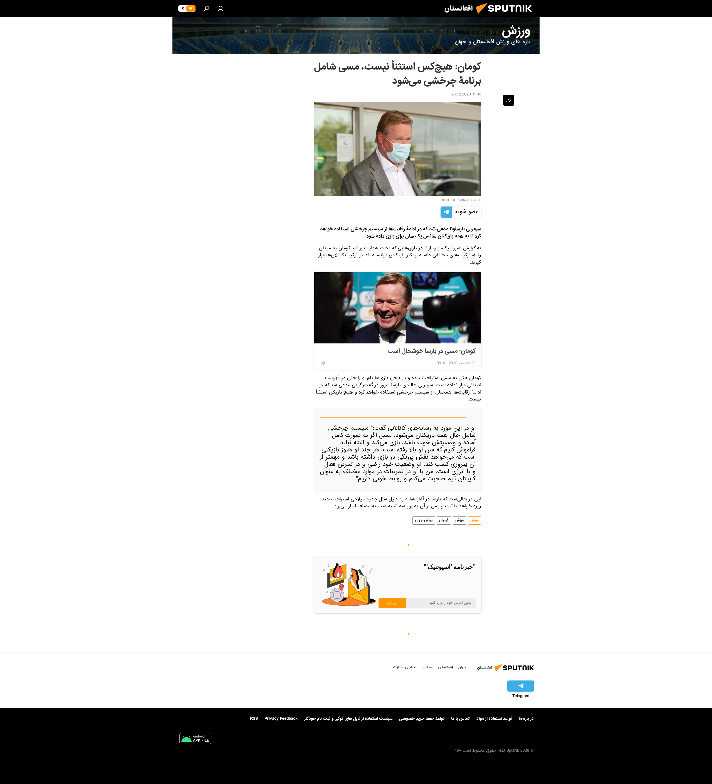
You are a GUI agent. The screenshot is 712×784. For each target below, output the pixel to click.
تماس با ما (460, 718)
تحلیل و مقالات (404, 667)
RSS (254, 718)
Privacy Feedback (281, 718)
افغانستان (445, 667)
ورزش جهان (423, 520)
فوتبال (444, 520)
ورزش (474, 520)
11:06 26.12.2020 (466, 95)
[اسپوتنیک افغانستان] (506, 16)
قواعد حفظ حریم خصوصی (421, 718)
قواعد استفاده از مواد (494, 718)
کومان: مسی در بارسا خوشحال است (432, 351)
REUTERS (448, 200)
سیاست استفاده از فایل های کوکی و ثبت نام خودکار (348, 718)
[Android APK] (195, 739)
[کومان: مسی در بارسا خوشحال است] (397, 307)
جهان (462, 667)
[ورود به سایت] (220, 8)
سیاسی (427, 667)
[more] (322, 363)
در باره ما (526, 718)
